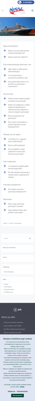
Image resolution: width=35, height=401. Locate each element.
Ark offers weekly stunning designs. (14, 329)
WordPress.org (8, 292)
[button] (17, 52)
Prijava (6, 284)
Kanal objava (8, 287)
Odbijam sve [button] (11, 391)
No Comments (17, 223)
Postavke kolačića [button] (22, 391)
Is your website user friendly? (12, 326)
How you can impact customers (13, 322)
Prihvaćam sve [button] (17, 395)
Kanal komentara (9, 289)
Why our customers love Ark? (12, 332)
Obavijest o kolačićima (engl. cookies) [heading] (17, 339)
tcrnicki (5, 223)
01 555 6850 (27, 2)
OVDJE (22, 387)
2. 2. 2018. (10, 223)
